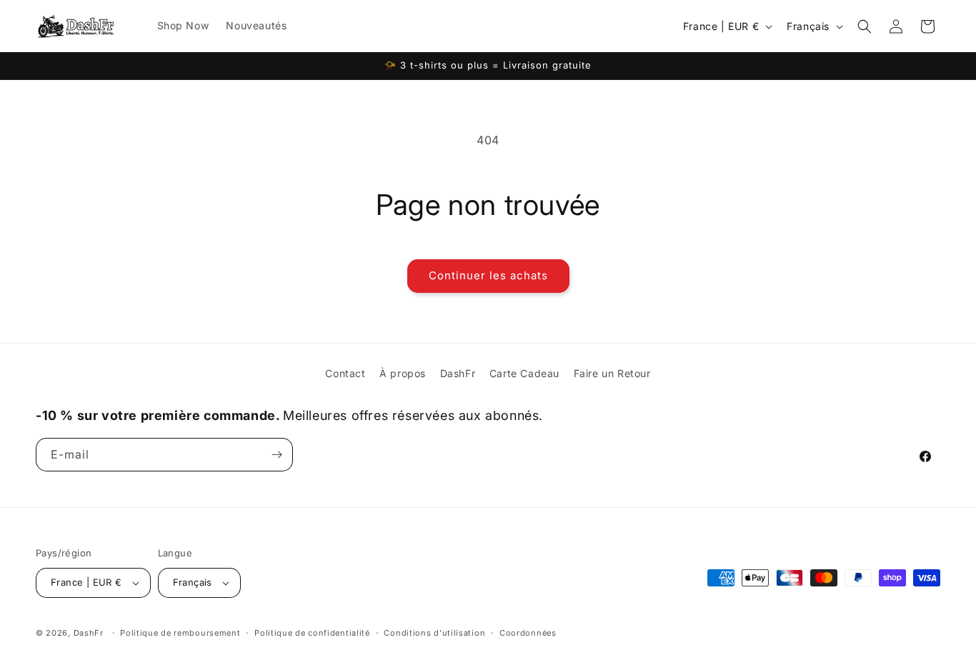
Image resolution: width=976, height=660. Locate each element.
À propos (402, 373)
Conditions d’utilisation (434, 633)
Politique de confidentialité (312, 633)
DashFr (458, 373)
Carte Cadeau (524, 373)
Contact (345, 373)
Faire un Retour (612, 373)
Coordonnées (528, 633)
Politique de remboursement (180, 633)
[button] (864, 26)
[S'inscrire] (276, 454)
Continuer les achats (488, 275)
